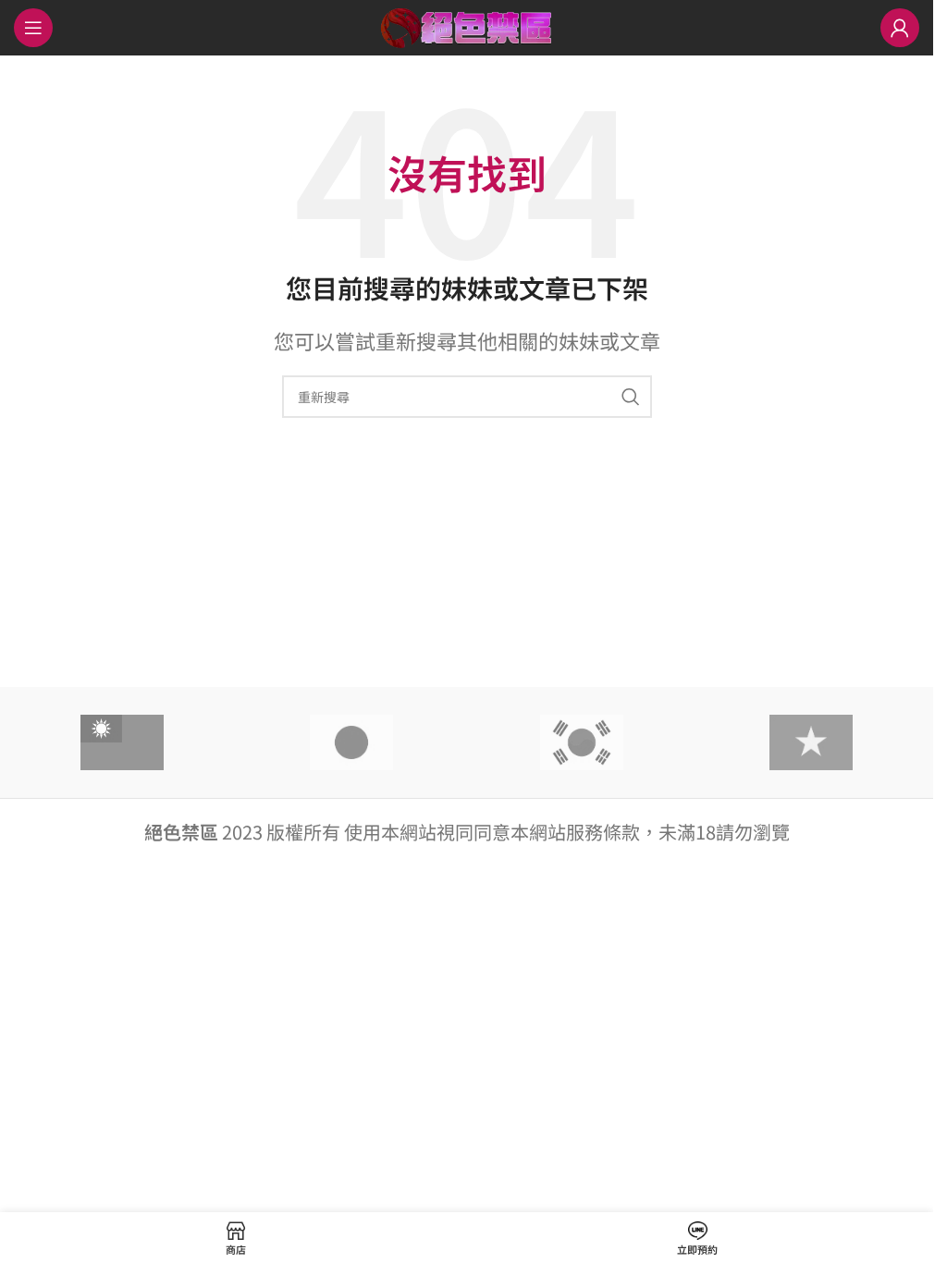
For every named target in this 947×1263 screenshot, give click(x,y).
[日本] (351, 742)
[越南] (811, 742)
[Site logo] (466, 24)
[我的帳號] (900, 27)
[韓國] (580, 742)
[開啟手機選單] (33, 27)
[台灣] (122, 742)
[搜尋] (630, 396)
